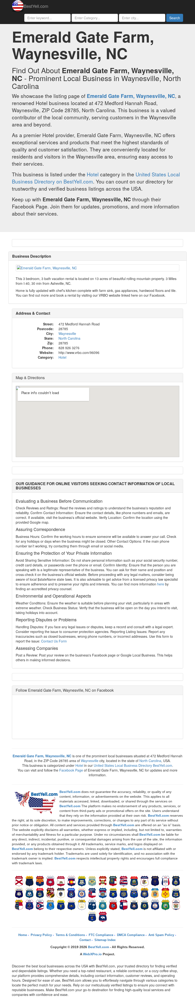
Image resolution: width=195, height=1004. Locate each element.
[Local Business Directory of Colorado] (72, 880)
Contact (85, 940)
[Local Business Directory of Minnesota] (82, 892)
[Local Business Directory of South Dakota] (103, 904)
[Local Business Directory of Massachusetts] (61, 892)
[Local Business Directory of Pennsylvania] (72, 904)
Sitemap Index (105, 940)
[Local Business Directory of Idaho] (134, 880)
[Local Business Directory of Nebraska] (124, 892)
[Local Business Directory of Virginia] (155, 904)
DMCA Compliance (131, 935)
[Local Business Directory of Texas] (124, 904)
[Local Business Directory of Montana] (113, 892)
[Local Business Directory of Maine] (40, 892)
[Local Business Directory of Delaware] (93, 880)
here (160, 584)
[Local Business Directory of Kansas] (176, 880)
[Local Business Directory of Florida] (103, 880)
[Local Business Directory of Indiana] (155, 880)
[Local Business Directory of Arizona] (40, 880)
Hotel (93, 174)
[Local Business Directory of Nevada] (134, 892)
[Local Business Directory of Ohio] (40, 904)
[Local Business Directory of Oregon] (61, 904)
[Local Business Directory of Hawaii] (124, 880)
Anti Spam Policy (161, 935)
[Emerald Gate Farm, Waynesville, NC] (97, 267)
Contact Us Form (54, 641)
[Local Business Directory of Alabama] (19, 880)
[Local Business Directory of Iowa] (166, 880)
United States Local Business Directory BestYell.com (133, 765)
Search (174, 17)
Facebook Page (71, 770)
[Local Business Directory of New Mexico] (166, 892)
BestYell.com (36, 6)
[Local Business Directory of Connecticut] (82, 880)
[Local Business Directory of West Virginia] (176, 904)
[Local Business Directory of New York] (176, 892)
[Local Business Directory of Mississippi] (93, 892)
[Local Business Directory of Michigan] (72, 892)
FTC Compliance (101, 935)
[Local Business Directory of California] (61, 880)
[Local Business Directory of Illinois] (145, 880)
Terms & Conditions (70, 935)
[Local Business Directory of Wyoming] (102, 916)
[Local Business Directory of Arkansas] (51, 880)
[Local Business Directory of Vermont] (145, 904)
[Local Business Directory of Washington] (166, 904)
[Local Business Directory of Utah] (134, 904)
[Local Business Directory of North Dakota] (30, 904)
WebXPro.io (92, 954)
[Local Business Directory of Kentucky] (19, 892)
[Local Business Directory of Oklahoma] (51, 904)
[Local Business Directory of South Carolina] (93, 904)
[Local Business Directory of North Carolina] (19, 904)
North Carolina (69, 338)
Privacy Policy (41, 935)
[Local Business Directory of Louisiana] (30, 892)
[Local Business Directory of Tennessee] (113, 904)
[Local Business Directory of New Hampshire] (145, 892)
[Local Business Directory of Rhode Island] (82, 904)
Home (22, 935)
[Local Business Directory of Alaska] (30, 880)
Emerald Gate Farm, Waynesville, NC (131, 95)
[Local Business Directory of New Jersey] (155, 892)
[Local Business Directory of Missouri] (103, 892)
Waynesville (67, 333)
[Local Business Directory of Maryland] (51, 892)
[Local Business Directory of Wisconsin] (93, 916)
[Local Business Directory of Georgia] (113, 880)
